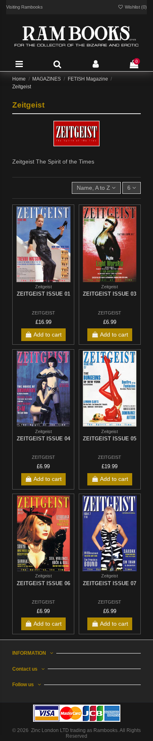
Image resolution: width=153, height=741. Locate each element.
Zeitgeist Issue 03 (109, 294)
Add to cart (47, 334)
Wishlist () (135, 6)
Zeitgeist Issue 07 (109, 583)
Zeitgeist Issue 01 (43, 294)
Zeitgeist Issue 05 (109, 439)
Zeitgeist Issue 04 (43, 439)
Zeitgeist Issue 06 (43, 583)
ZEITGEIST (43, 312)
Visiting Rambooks (24, 6)
